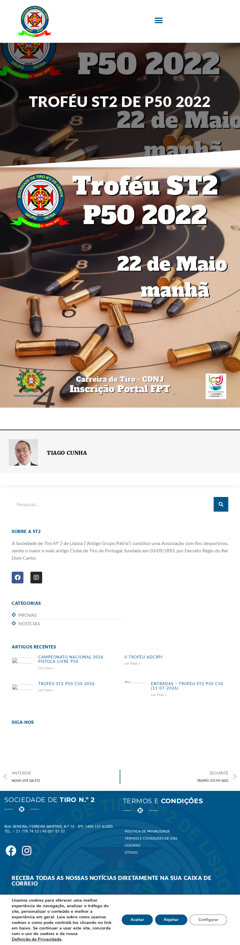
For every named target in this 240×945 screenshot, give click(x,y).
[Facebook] (17, 577)
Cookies (132, 845)
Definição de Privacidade (36, 939)
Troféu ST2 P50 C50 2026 (66, 683)
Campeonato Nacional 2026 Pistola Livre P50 (71, 659)
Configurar (208, 919)
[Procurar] (221, 504)
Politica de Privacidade (147, 831)
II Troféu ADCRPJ (143, 657)
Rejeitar (171, 919)
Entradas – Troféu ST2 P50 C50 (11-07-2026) (187, 686)
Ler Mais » (46, 668)
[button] (158, 20)
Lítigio (131, 852)
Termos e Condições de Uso (151, 838)
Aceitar (137, 919)
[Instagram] (36, 577)
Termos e (163, 801)
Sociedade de (49, 800)
